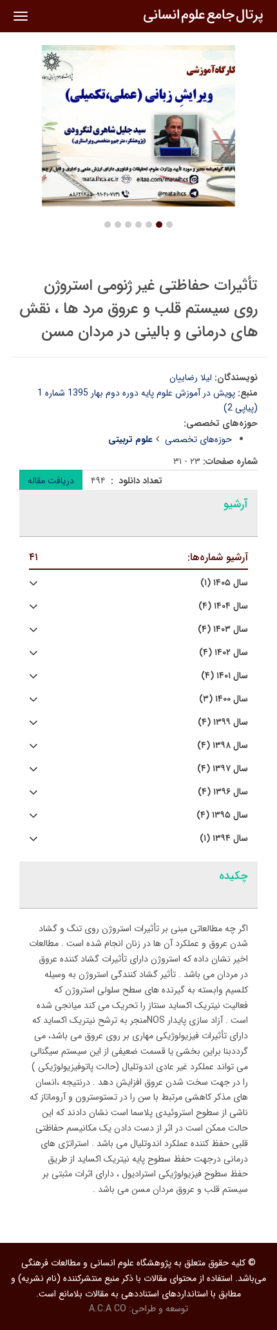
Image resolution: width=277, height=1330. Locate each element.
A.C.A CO (107, 1309)
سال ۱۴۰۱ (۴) (224, 676)
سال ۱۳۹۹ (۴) (223, 722)
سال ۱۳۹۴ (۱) (224, 838)
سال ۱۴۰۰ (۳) (223, 699)
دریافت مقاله (51, 481)
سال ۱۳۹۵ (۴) (222, 815)
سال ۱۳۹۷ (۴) (222, 769)
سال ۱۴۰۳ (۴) (223, 629)
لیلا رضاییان (190, 377)
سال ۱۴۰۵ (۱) (224, 583)
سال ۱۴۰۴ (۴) (223, 606)
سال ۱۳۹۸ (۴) (222, 745)
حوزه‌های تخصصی (198, 439)
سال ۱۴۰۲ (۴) (223, 653)
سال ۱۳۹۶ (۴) (223, 792)
